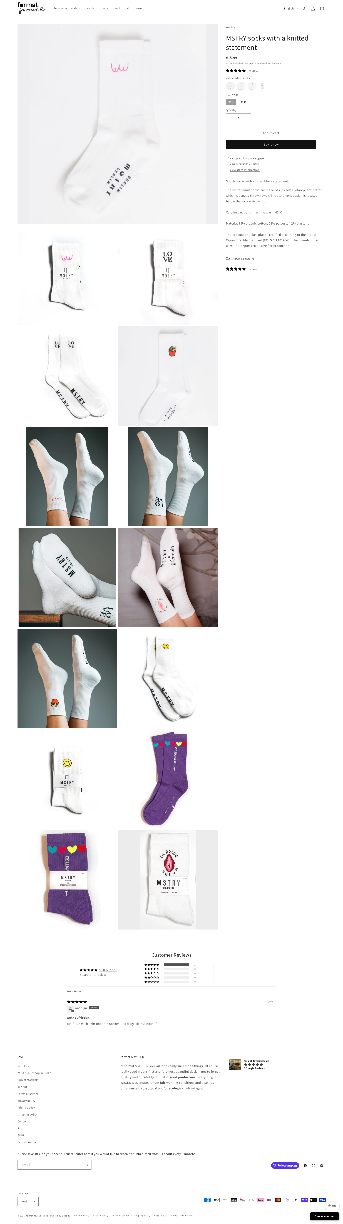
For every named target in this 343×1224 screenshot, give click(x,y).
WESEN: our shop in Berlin (34, 1073)
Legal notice (160, 1215)
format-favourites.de (37, 1215)
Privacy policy (100, 1215)
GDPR (21, 1135)
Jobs (21, 1128)
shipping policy (28, 1114)
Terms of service (28, 1093)
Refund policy (81, 1215)
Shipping (249, 63)
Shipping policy (141, 1215)
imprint (22, 1087)
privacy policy (26, 1100)
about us (23, 1066)
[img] (77, 1002)
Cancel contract (28, 1142)
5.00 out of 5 (108, 970)
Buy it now (271, 145)
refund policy (26, 1107)
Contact (23, 1121)
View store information (245, 170)
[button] (60, 8)
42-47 (243, 101)
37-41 (231, 101)
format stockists (28, 1080)
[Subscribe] (86, 1165)
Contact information (182, 1215)
